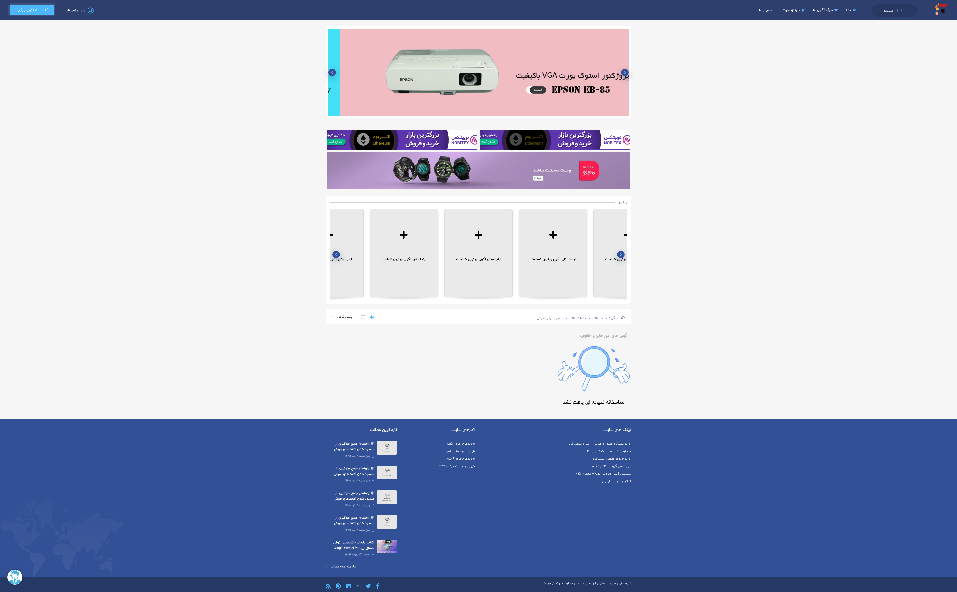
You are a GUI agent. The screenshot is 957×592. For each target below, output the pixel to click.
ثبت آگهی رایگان (29, 10)
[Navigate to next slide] (332, 72)
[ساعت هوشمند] (478, 170)
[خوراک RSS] (328, 586)
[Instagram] (358, 586)
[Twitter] (368, 586)
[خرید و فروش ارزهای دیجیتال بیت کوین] (555, 140)
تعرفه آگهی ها (823, 10)
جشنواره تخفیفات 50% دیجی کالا (608, 451)
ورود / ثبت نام (75, 10)
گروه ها (610, 318)
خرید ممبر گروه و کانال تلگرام (611, 466)
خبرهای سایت (791, 10)
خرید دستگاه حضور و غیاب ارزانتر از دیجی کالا (600, 443)
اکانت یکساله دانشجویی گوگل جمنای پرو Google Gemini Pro (353, 545)
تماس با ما (766, 10)
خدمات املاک (577, 318)
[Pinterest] (338, 586)
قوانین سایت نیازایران (616, 481)
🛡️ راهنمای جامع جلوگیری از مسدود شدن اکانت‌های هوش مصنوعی (354, 449)
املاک (595, 318)
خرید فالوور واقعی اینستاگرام (611, 458)
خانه (848, 10)
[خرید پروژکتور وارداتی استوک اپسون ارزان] (478, 72)
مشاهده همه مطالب (343, 566)
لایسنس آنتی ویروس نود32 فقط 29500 (603, 473)
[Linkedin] (348, 586)
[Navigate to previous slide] (625, 72)
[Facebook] (377, 586)
